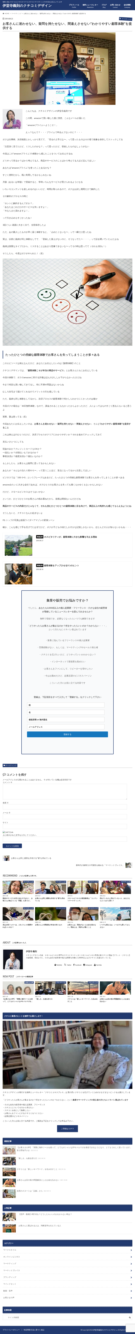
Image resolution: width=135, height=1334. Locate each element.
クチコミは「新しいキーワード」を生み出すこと (41, 1169)
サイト (5, 822)
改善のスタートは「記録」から (34, 1191)
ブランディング (9, 1277)
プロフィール (74, 6)
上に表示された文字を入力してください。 (20, 835)
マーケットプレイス (11, 1270)
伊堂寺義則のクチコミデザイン (27, 5)
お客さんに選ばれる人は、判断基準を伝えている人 (40, 1225)
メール (6, 813)
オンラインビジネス (11, 1257)
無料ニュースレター (90, 6)
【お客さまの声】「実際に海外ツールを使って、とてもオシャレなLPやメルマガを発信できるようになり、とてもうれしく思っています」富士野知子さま (74, 1148)
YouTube (99, 965)
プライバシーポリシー (11, 1330)
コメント (7, 782)
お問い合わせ (115, 6)
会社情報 (127, 6)
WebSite (59, 965)
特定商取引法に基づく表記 (34, 1330)
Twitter (69, 965)
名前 (6, 803)
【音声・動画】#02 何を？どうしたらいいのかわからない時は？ (45, 1214)
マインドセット (9, 1284)
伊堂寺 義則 (31, 951)
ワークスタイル (9, 1250)
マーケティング (10, 765)
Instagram (89, 965)
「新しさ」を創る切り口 (31, 1158)
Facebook (78, 965)
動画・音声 (8, 1291)
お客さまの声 (8, 1297)
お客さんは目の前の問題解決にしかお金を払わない (42, 1180)
